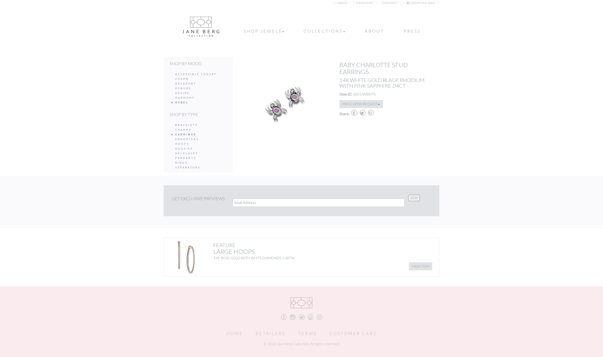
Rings (181, 162)
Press (412, 31)
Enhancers (187, 139)
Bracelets (186, 125)
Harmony (185, 97)
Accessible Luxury (196, 74)
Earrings (185, 134)
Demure (183, 88)
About (374, 31)
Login (342, 2)
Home (234, 333)
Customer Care (353, 333)
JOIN (414, 198)
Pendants (185, 158)
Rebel (181, 102)
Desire (182, 93)
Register (365, 2)
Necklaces (186, 153)
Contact (390, 2)
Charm (182, 79)
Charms (183, 129)
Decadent (185, 83)
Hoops (182, 144)
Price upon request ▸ (361, 104)
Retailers (270, 333)
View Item (420, 266)
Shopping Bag (422, 2)
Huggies (184, 148)
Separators (188, 167)
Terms (307, 333)
